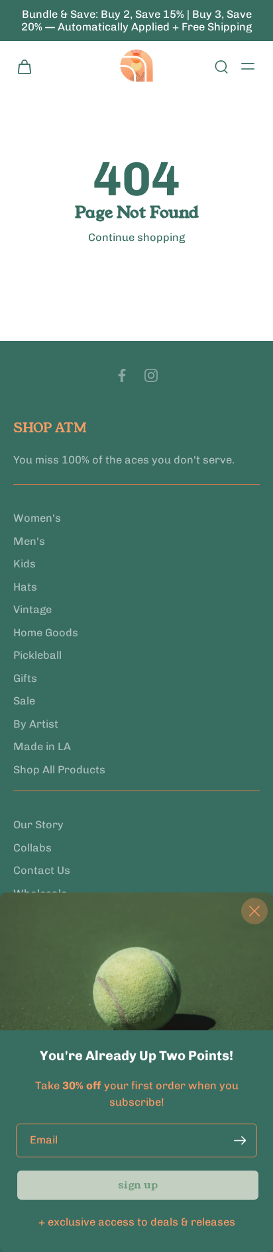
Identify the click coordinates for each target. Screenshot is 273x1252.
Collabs (32, 848)
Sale (24, 701)
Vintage (32, 609)
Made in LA (42, 746)
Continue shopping (136, 237)
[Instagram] (151, 375)
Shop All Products (59, 769)
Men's (29, 541)
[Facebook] (121, 375)
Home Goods (45, 632)
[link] (137, 1185)
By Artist (35, 724)
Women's (37, 518)
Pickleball (37, 655)
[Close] (254, 911)
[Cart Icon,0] (27, 66)
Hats (25, 587)
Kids (24, 563)
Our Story (38, 824)
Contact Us (41, 871)
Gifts (25, 678)
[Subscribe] (239, 1140)
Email (44, 1139)
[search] (221, 66)
